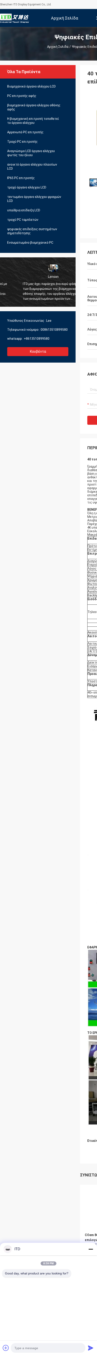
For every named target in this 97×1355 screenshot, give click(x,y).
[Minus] (90, 1249)
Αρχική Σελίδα (57, 46)
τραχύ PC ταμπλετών (22, 219)
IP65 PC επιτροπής (21, 178)
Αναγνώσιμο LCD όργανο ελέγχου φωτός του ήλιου (31, 153)
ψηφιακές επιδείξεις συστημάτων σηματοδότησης (32, 231)
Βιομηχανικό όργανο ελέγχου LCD (31, 86)
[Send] (90, 1348)
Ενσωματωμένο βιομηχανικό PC (30, 242)
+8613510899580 (36, 338)
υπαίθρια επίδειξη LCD (23, 210)
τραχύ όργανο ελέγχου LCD (26, 187)
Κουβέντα (38, 351)
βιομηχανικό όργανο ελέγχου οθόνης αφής (33, 107)
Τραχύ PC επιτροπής (22, 141)
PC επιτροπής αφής (21, 96)
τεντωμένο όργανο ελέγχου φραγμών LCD (34, 199)
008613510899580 (54, 329)
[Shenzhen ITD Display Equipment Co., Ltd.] (14, 18)
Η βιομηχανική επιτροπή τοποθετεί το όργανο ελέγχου (33, 121)
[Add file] (6, 1348)
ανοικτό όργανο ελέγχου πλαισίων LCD (32, 166)
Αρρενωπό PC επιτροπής (25, 132)
